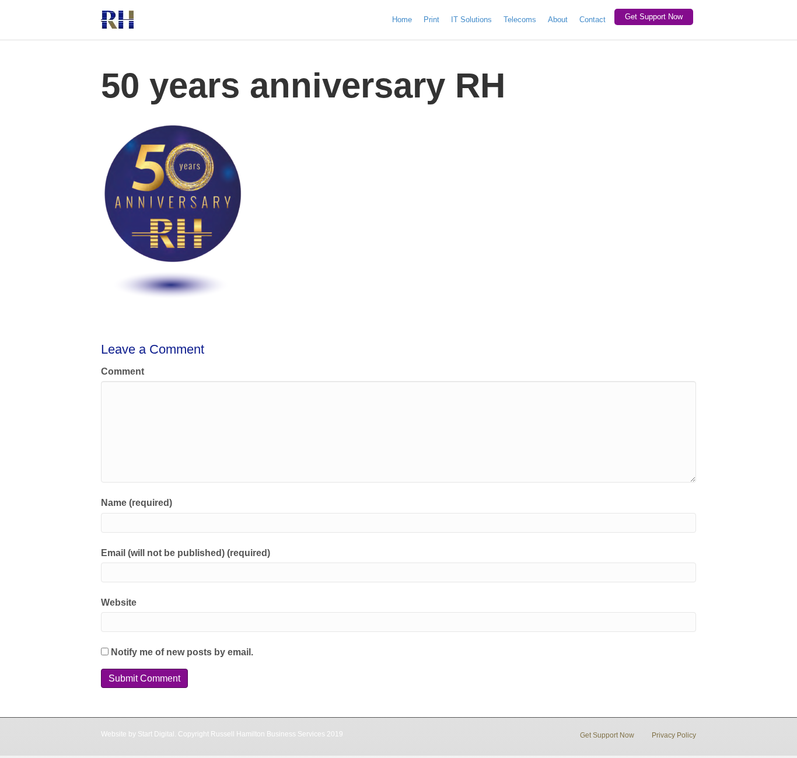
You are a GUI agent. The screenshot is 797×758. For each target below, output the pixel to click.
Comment (122, 371)
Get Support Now (654, 16)
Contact (592, 19)
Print (431, 19)
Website (119, 602)
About (558, 19)
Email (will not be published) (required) (185, 553)
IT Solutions (471, 19)
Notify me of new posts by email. (182, 652)
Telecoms (520, 19)
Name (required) (136, 503)
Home (402, 19)
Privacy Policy (674, 735)
